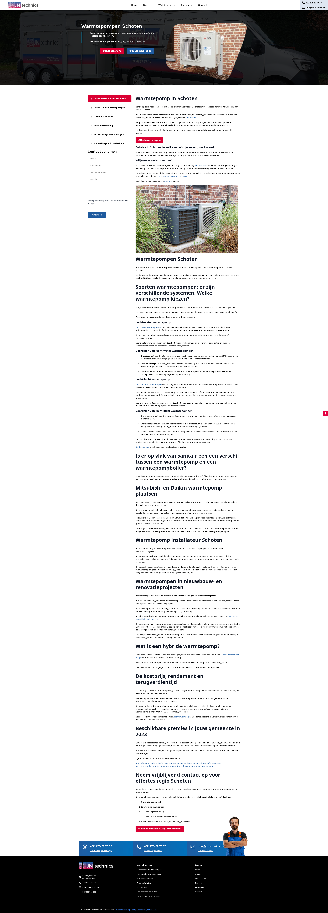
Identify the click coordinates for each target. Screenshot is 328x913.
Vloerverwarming (144, 887)
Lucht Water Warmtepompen (149, 870)
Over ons (148, 5)
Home (134, 5)
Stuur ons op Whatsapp (101, 850)
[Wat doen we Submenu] (175, 5)
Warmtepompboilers (146, 878)
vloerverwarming (181, 717)
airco (191, 667)
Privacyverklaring (123, 910)
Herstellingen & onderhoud (148, 896)
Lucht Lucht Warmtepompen (149, 874)
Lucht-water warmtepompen (149, 327)
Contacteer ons (142, 447)
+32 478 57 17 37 (101, 846)
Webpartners (137, 910)
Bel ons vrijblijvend (153, 850)
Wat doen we (165, 5)
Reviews (198, 883)
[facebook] (325, 413)
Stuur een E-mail (205, 850)
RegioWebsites (150, 910)
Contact (202, 5)
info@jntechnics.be (211, 846)
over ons (168, 181)
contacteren (191, 117)
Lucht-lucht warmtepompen (149, 384)
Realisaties (186, 5)
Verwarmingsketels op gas (148, 892)
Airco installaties (144, 883)
